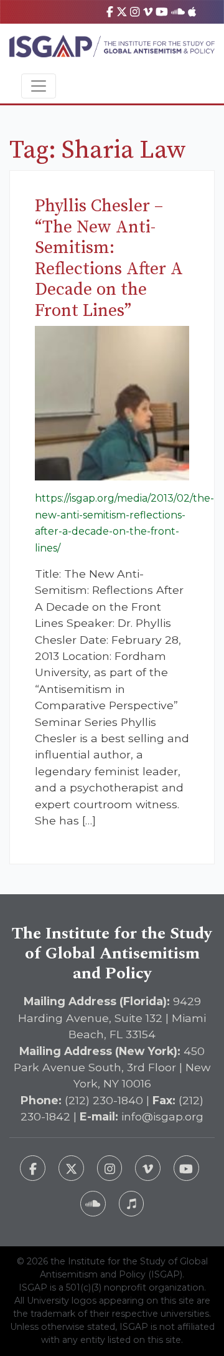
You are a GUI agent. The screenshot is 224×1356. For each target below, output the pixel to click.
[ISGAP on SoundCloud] (178, 11)
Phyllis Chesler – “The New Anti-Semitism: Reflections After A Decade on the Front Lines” (109, 258)
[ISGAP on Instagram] (134, 11)
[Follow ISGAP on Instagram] (110, 1168)
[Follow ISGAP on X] (71, 1168)
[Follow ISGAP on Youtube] (186, 1168)
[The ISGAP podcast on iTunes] (131, 1203)
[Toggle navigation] (38, 86)
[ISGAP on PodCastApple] (192, 11)
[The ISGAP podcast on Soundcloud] (93, 1203)
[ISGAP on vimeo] (147, 11)
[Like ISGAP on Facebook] (32, 1168)
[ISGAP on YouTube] (162, 11)
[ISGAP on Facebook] (109, 11)
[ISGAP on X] (122, 11)
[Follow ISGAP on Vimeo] (148, 1168)
